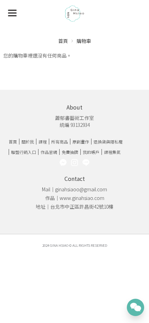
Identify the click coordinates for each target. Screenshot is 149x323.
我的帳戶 (91, 152)
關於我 (27, 142)
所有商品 (59, 142)
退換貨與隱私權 (108, 142)
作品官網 (49, 152)
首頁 (63, 40)
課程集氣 (112, 152)
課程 (42, 142)
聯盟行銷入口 (23, 152)
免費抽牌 (70, 152)
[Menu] (12, 12)
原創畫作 (80, 142)
